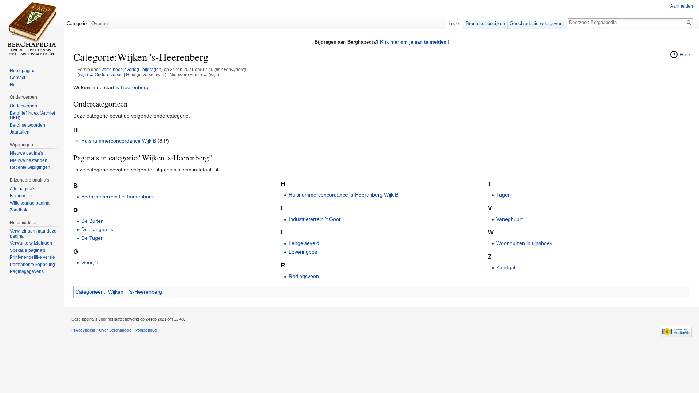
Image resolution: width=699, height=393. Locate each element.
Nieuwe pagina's (26, 153)
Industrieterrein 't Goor (315, 219)
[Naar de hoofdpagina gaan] (32, 29)
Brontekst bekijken (485, 23)
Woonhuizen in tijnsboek (524, 243)
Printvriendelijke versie (32, 257)
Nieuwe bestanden (28, 160)
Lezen (455, 23)
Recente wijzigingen (30, 167)
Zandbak (18, 210)
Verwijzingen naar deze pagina (33, 234)
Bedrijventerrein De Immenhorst (118, 196)
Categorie (77, 23)
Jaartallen (19, 132)
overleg (131, 69)
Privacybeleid (83, 330)
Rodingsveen (304, 276)
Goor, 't (89, 262)
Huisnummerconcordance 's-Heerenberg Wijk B (343, 195)
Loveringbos (303, 252)
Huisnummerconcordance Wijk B (118, 141)
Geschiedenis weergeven (536, 23)
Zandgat (506, 267)
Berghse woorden (27, 125)
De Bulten (92, 221)
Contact (17, 77)
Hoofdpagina (23, 70)
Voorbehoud (146, 330)
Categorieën (89, 292)
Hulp (685, 54)
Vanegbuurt (509, 219)
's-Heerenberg (132, 87)
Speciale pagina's (27, 250)
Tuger (503, 195)
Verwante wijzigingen (31, 243)
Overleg (99, 23)
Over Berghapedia (115, 330)
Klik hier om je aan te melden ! (414, 42)
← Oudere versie (106, 74)
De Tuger (92, 238)
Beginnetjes (21, 195)
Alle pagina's (22, 188)
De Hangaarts (97, 229)
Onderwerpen (23, 105)
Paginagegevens (27, 271)
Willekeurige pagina (30, 203)
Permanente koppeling (32, 264)
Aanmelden (681, 6)
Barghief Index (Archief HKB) (32, 116)
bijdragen (151, 69)
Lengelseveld (304, 243)
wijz (83, 74)
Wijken (115, 292)
